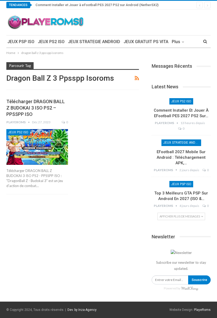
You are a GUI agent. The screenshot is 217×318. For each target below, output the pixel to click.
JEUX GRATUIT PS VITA (146, 41)
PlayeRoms (202, 310)
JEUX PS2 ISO (51, 41)
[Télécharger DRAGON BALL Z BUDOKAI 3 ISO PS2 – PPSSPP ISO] (37, 147)
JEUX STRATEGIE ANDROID (94, 41)
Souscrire (199, 280)
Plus (176, 41)
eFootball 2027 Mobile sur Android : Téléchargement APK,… (181, 157)
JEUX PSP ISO (20, 41)
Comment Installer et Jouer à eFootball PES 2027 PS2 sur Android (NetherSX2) (97, 5)
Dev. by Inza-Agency (82, 310)
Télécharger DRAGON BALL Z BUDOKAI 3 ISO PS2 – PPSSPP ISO (35, 108)
